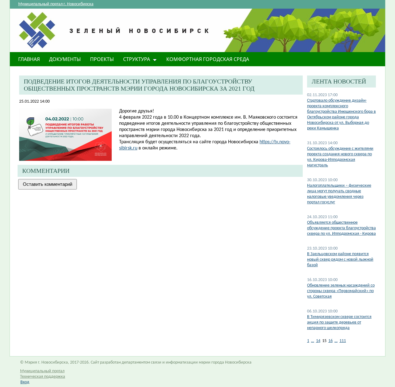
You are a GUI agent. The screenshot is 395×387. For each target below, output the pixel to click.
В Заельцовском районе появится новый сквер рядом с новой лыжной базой (340, 259)
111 (342, 341)
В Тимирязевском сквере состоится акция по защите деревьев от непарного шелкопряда (339, 322)
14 (318, 341)
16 (330, 341)
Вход (24, 382)
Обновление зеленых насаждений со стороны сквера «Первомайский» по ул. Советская (341, 291)
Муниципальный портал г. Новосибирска (56, 4)
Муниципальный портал (42, 371)
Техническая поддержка (42, 376)
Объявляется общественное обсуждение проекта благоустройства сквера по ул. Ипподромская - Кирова (341, 228)
